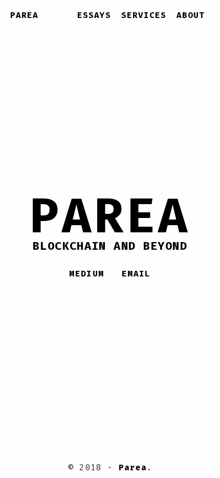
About (191, 15)
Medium (86, 273)
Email (136, 273)
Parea (24, 15)
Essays (94, 15)
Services (143, 15)
